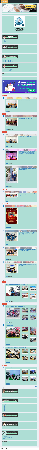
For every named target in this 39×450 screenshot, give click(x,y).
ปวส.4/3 (4, 408)
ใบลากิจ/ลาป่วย (5, 438)
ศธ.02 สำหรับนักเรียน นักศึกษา (7, 428)
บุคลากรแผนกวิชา (5, 42)
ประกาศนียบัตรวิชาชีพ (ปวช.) (7, 60)
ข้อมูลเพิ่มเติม (14, 1)
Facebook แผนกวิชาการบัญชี (7, 69)
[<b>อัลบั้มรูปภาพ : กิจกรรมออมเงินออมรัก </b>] (13, 332)
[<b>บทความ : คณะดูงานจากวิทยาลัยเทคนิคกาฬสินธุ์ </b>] (12, 104)
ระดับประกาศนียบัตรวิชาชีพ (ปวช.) (8, 51)
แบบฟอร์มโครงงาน (6, 436)
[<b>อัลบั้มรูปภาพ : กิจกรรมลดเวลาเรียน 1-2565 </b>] (13, 374)
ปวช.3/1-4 (4, 406)
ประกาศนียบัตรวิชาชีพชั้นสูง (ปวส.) (8, 61)
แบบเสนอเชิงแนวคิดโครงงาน (7, 437)
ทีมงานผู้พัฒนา (28, 448)
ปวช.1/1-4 (4, 404)
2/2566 (4, 396)
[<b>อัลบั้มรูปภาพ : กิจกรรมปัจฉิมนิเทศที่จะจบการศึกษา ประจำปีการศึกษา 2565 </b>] (13, 313)
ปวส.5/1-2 (4, 409)
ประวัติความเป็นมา (5, 40)
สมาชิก (10, 1)
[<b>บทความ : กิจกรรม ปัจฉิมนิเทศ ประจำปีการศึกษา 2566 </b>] (12, 122)
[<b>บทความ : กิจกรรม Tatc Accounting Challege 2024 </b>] (12, 139)
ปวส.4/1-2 (4, 407)
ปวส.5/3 (4, 410)
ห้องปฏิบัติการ (5, 41)
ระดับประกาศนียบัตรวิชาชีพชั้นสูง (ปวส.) (9, 52)
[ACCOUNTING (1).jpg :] (19, 21)
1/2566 (4, 395)
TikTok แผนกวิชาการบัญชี (7, 70)
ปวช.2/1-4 (4, 405)
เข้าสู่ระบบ (34, 1)
